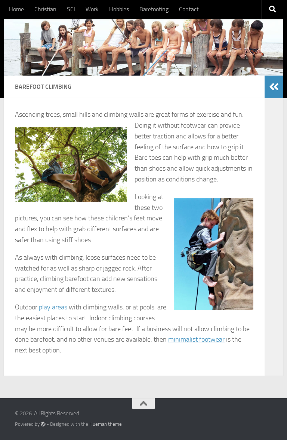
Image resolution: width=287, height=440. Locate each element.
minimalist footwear (196, 339)
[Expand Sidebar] (274, 87)
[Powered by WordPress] (43, 424)
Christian (45, 9)
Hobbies (119, 9)
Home (16, 9)
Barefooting (154, 9)
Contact (189, 9)
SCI (71, 9)
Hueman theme (105, 424)
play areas (53, 307)
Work (92, 9)
